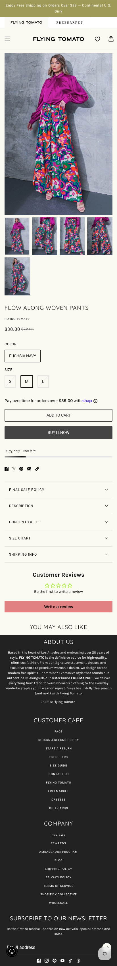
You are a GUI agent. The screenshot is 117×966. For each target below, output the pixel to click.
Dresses (58, 799)
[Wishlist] (98, 39)
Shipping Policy (58, 868)
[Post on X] (13, 468)
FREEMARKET (58, 791)
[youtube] (62, 960)
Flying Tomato (17, 318)
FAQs (59, 731)
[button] (37, 469)
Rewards (58, 843)
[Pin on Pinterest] (21, 469)
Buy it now (58, 432)
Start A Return (58, 748)
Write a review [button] (58, 606)
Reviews (59, 834)
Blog (59, 860)
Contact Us (59, 774)
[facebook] (38, 960)
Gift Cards (58, 808)
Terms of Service (58, 885)
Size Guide (58, 765)
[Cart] (111, 39)
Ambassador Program (58, 851)
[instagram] (46, 960)
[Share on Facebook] (6, 469)
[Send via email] (29, 469)
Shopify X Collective (58, 894)
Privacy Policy (59, 877)
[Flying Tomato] (58, 39)
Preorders (58, 757)
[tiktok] (70, 960)
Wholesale (58, 902)
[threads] (78, 960)
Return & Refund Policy (58, 740)
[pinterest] (54, 960)
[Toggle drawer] (7, 39)
